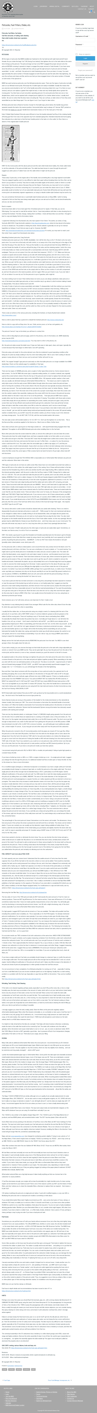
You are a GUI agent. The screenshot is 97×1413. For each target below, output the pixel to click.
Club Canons (71, 1394)
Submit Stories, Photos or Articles (46, 1392)
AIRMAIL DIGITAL (54, 6)
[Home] (8, 7)
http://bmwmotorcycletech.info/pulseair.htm (33, 892)
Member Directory (11, 1401)
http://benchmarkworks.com (40, 223)
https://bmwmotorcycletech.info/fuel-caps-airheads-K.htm (23, 979)
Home (7, 1392)
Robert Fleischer (19, 28)
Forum (38, 1394)
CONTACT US (82, 9)
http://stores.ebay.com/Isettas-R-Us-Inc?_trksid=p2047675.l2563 (21, 327)
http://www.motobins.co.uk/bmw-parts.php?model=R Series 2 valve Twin (24, 366)
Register (85, 64)
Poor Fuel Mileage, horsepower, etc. (59, 1380)
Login (7, 1394)
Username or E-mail (82, 36)
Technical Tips (18, 1365)
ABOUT (92, 6)
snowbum (26, 1369)
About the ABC (71, 1392)
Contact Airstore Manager (75, 1401)
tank (33, 1369)
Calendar (8, 1403)
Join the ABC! (9, 1396)
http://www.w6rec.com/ (9, 315)
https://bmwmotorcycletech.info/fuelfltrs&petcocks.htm (19, 45)
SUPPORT (91, 9)
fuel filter (11, 1369)
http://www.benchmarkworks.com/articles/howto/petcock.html (25, 230)
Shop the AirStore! (11, 1398)
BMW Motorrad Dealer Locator (14, 1405)
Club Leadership (72, 1396)
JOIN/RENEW (43, 6)
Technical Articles (41, 1396)
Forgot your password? (85, 70)
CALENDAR (84, 6)
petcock (19, 1369)
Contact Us (70, 1398)
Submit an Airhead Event (43, 1401)
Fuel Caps (7, 1380)
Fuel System (10, 1365)
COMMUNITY (66, 6)
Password (79, 44)
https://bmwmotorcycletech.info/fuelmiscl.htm (16, 1291)
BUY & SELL (75, 6)
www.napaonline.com (17, 1136)
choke (4, 1369)
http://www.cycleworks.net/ (55, 320)
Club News (39, 1398)
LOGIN (36, 6)
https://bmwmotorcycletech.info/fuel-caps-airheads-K (28, 888)
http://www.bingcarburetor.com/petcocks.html (16, 341)
